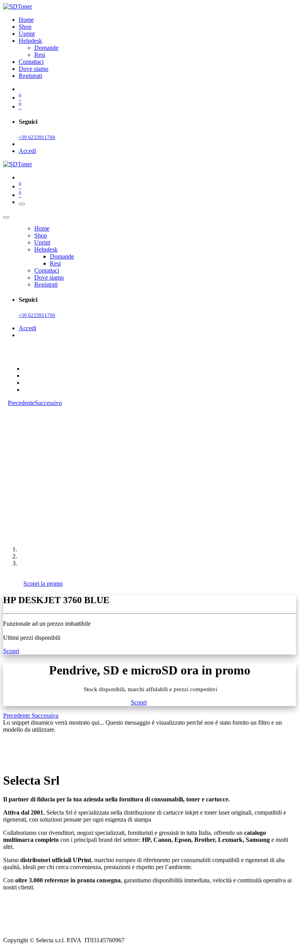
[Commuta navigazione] (22, 204)
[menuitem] (26, 19)
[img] (17, 715)
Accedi (27, 151)
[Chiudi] (6, 217)
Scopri (11, 651)
